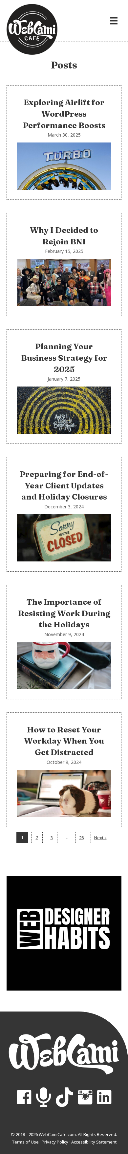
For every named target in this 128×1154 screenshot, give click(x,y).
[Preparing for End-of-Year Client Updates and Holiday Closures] (64, 514)
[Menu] (113, 20)
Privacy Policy (55, 1142)
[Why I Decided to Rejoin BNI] (64, 264)
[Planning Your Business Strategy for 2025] (64, 387)
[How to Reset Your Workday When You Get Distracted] (64, 770)
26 (81, 838)
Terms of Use (25, 1142)
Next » (100, 838)
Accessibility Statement (94, 1142)
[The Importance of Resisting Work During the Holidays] (64, 642)
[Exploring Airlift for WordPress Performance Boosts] (64, 142)
